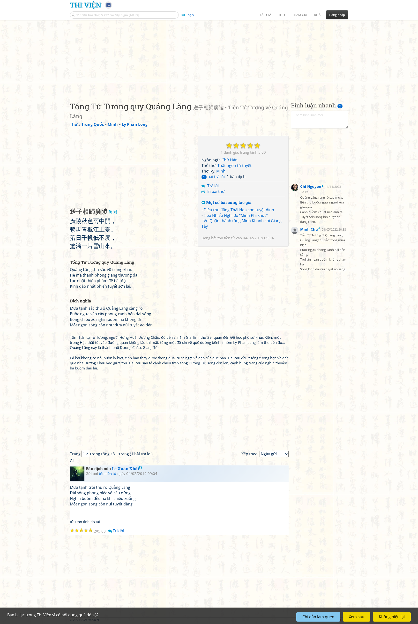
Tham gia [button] (299, 15)
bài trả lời (214, 176)
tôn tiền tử (226, 237)
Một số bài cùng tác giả (228, 202)
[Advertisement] (209, 57)
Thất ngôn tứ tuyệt (234, 165)
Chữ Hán (230, 160)
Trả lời (213, 185)
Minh (220, 171)
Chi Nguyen (310, 186)
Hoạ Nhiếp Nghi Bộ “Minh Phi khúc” (236, 215)
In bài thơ (215, 191)
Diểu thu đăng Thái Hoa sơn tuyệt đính (239, 209)
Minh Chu (309, 229)
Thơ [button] (281, 15)
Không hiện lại (392, 616)
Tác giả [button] (265, 15)
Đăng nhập (337, 15)
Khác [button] (318, 15)
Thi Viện (85, 4)
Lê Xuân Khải (125, 468)
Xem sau (356, 616)
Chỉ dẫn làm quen (318, 616)
